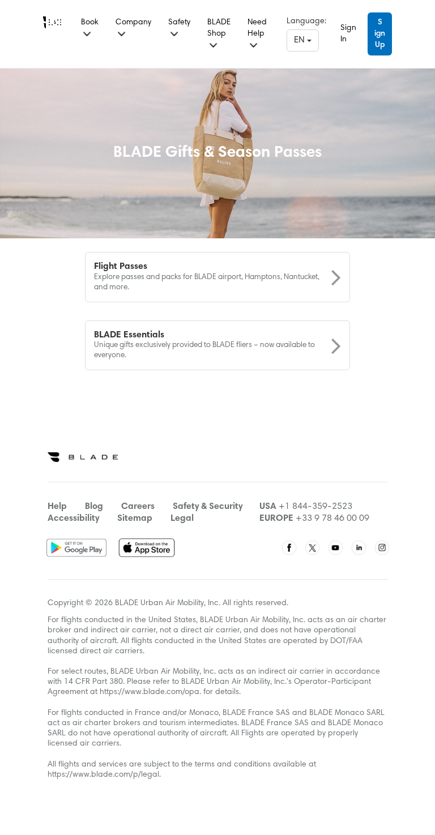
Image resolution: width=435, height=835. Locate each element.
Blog (94, 506)
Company (133, 23)
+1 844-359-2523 (315, 506)
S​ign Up (379, 34)
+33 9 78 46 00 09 (332, 518)
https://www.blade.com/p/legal (103, 775)
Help (57, 506)
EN (300, 40)
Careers (138, 506)
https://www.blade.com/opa (149, 692)
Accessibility (73, 518)
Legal (182, 518)
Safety (179, 23)
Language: (306, 21)
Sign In (348, 34)
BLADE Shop (219, 28)
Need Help (257, 28)
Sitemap (134, 518)
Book (90, 23)
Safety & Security (207, 506)
